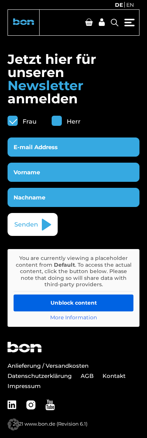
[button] (23, 22)
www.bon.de (39, 424)
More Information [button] (73, 317)
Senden (26, 224)
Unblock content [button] (74, 302)
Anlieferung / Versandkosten (48, 365)
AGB (87, 375)
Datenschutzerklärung (40, 375)
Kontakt (114, 375)
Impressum (24, 386)
